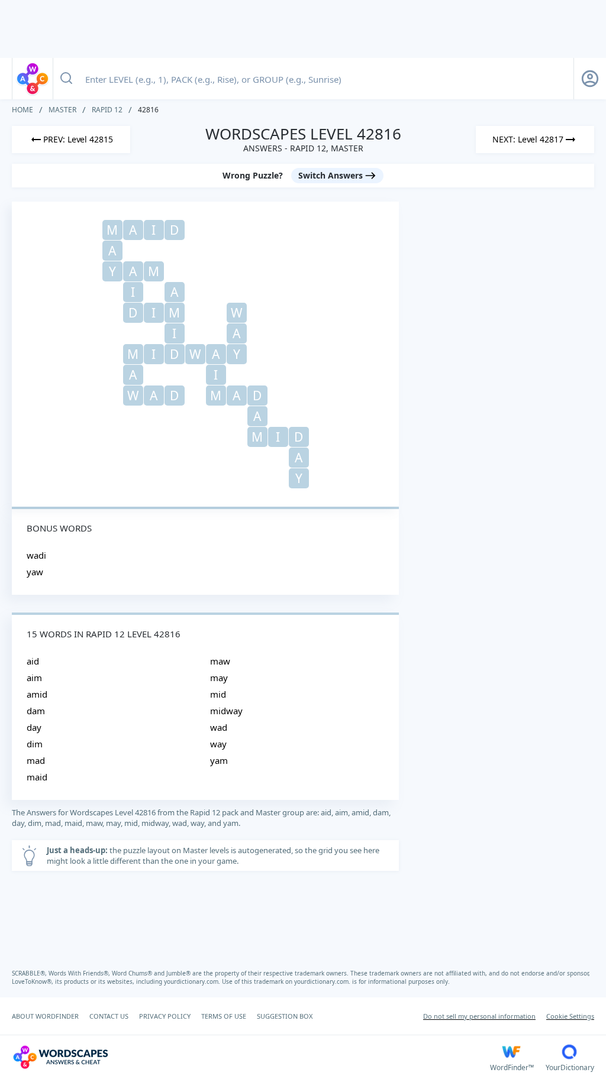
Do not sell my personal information (479, 1016)
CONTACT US (108, 1016)
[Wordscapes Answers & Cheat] (32, 78)
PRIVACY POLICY (165, 1016)
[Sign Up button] (590, 78)
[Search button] (66, 78)
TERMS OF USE (223, 1016)
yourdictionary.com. (193, 981)
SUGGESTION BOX (284, 1016)
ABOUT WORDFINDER (45, 1016)
